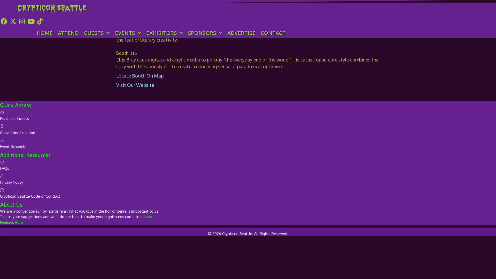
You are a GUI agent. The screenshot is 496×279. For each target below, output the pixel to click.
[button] (4, 21)
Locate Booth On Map (140, 76)
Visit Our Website (135, 85)
